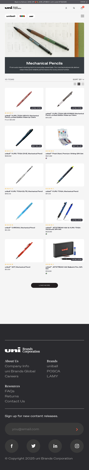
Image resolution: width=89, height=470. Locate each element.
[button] (24, 113)
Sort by (77, 79)
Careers (11, 376)
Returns (12, 396)
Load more (44, 285)
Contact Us (15, 401)
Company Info (17, 366)
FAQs (9, 391)
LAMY (52, 376)
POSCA (53, 371)
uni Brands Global (20, 371)
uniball (52, 366)
